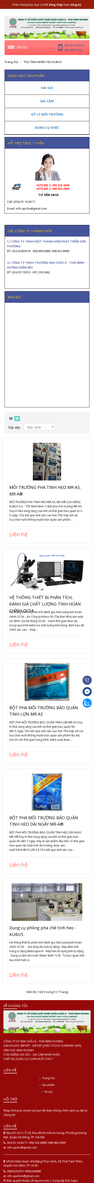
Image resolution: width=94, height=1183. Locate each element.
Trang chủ (11, 62)
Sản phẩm (48, 1085)
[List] (17, 418)
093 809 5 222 (74, 50)
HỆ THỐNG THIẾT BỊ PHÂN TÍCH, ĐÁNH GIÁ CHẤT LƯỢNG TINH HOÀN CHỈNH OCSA (45, 604)
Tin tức (48, 1092)
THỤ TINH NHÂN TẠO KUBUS (43, 62)
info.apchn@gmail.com (22, 1147)
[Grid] (10, 418)
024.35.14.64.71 (75, 45)
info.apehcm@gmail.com (23, 1176)
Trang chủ (48, 1078)
